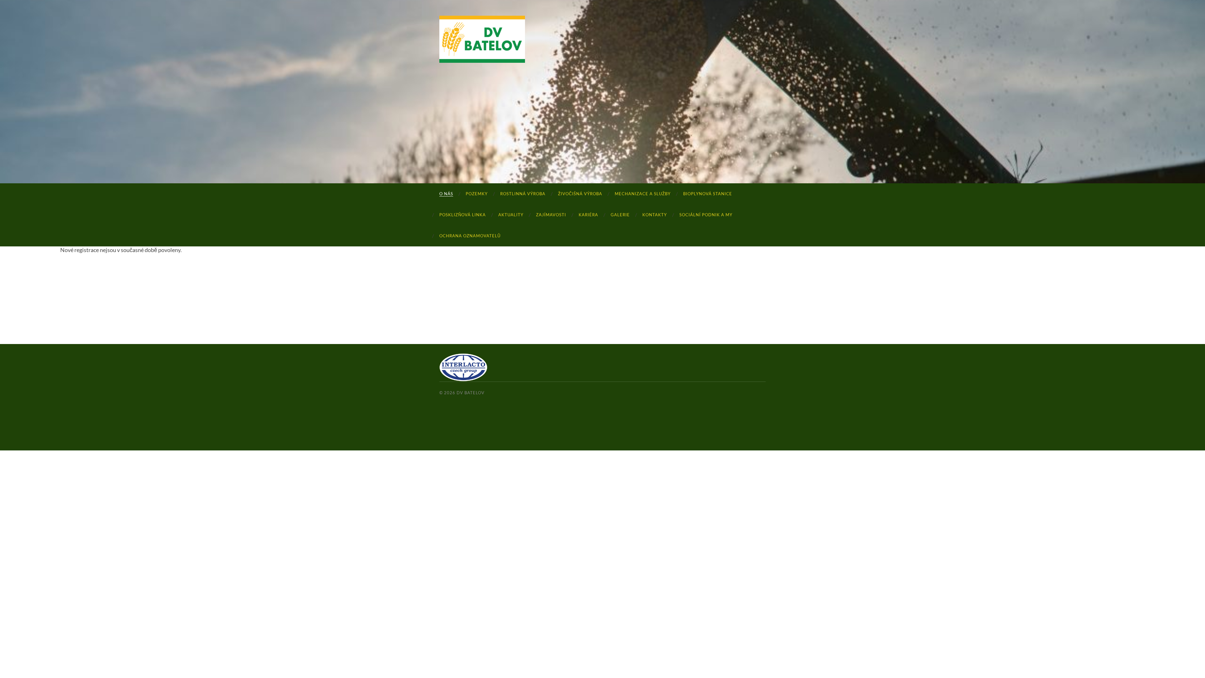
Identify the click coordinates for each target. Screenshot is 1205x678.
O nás (446, 193)
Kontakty (654, 214)
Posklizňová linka (462, 214)
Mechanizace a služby (643, 193)
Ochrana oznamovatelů (470, 235)
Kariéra (588, 214)
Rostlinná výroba (522, 193)
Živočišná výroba (580, 193)
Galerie (620, 214)
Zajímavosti (551, 214)
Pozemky (477, 193)
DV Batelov (471, 392)
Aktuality (510, 214)
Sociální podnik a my (705, 214)
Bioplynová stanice (707, 193)
